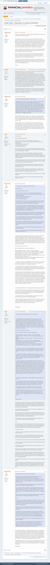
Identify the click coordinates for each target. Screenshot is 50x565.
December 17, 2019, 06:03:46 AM (20, 32)
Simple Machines (10, 563)
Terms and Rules (41, 563)
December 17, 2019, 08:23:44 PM (20, 96)
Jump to (30, 556)
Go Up (5, 550)
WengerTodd (7, 32)
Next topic (44, 25)
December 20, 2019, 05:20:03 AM (20, 311)
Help (37, 563)
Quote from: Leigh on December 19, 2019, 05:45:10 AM (26, 186)
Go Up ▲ (46, 563)
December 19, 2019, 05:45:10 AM (20, 134)
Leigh (5, 134)
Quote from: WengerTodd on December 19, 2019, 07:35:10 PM (27, 314)
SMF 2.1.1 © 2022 (5, 563)
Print (45, 29)
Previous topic (38, 25)
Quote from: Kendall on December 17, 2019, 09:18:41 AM (26, 98)
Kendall (6, 69)
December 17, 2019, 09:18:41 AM (20, 69)
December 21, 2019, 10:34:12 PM (20, 471)
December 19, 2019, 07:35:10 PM (20, 183)
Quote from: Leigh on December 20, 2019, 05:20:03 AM (26, 473)
